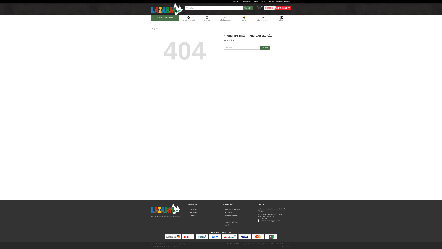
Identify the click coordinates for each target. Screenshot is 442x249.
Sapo (184, 244)
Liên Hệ (227, 219)
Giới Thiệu (228, 212)
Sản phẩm (246, 2)
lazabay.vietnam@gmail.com (270, 221)
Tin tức (256, 2)
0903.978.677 (265, 219)
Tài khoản (271, 2)
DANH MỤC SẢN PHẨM (163, 18)
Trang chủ (236, 2)
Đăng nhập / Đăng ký (282, 2)
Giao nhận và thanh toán (233, 209)
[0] (259, 8)
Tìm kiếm (247, 8)
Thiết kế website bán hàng (171, 244)
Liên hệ (263, 2)
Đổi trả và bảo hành (231, 216)
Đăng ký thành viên (231, 222)
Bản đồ (227, 225)
